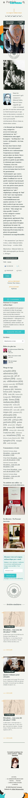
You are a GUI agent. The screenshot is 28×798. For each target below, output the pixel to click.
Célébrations (15, 381)
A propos (15, 784)
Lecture (18, 394)
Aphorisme (8, 376)
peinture (17, 412)
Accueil (14, 777)
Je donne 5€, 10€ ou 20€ (14, 332)
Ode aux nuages (12, 361)
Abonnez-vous (10, 575)
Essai (13, 386)
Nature (17, 407)
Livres (9, 262)
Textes (11, 780)
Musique (7, 405)
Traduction (9, 432)
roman (11, 427)
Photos (18, 780)
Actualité (9, 371)
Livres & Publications (15, 782)
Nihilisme (7, 410)
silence (20, 430)
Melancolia (11, 402)
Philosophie (9, 415)
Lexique (7, 397)
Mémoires (8, 407)
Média (16, 405)
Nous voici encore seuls (14, 355)
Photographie (9, 417)
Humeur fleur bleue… (14, 283)
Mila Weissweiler (18, 789)
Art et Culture (11, 377)
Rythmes (14, 288)
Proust (11, 425)
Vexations (13, 435)
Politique (17, 420)
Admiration (10, 373)
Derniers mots (9, 384)
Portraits (9, 422)
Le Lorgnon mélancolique (14, 13)
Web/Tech (11, 443)
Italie (11, 394)
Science (12, 430)
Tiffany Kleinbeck (17, 754)
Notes (16, 410)
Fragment (8, 389)
